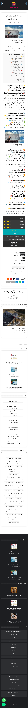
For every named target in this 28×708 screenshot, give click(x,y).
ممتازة (20, 81)
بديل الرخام (13, 657)
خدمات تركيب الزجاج (13, 434)
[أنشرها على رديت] (8, 279)
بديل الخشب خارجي (9, 463)
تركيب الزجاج (13, 672)
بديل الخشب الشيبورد (18, 463)
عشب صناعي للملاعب (9, 517)
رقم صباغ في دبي (20, 503)
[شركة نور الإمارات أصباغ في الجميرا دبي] (14, 5)
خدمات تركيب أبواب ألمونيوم (13, 425)
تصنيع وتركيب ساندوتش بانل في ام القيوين (17, 270)
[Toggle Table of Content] (22, 55)
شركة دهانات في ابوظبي (9, 506)
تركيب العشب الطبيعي (13, 679)
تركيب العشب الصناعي (13, 676)
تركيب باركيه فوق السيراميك (9, 485)
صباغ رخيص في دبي (19, 511)
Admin (17, 252)
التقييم (21, 76)
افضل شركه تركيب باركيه (17, 461)
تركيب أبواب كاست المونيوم (9, 482)
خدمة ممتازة (19, 78)
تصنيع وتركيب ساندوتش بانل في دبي (14, 387)
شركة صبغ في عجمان (16, 509)
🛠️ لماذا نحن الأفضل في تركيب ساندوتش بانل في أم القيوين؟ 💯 (15, 74)
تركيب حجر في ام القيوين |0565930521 (14, 595)
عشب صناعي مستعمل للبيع (14, 522)
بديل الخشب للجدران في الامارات (14, 477)
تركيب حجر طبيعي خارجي (9, 495)
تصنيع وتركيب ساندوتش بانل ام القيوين (18, 265)
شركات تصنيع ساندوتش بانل (10, 503)
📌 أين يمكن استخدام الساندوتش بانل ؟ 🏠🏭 (17, 71)
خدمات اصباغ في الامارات (13, 401)
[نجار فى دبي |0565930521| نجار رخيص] (14, 616)
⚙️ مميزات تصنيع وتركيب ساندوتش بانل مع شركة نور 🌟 (15, 65)
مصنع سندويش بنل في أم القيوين (19, 273)
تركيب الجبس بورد (13, 666)
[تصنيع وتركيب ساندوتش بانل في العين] (14, 369)
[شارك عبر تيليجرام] (16, 282)
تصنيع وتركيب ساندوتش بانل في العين (14, 374)
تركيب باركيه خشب (19, 485)
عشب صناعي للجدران (9, 514)
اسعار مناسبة (19, 79)
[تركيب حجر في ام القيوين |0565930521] (14, 590)
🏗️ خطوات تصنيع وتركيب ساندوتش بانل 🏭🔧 (17, 68)
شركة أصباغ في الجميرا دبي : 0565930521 (13, 631)
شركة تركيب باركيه (19, 506)
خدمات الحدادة (13, 404)
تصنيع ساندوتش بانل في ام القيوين (19, 263)
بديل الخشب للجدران (9, 466)
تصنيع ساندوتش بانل (19, 501)
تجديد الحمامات (13, 660)
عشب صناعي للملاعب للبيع (14, 519)
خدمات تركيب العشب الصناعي (13, 438)
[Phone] (4, 704)
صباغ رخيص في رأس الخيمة (9, 511)
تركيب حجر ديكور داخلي (18, 493)
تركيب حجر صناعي (9, 493)
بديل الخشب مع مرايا (9, 479)
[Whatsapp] (4, 700)
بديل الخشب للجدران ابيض (13, 469)
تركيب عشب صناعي (9, 498)
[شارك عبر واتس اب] (20, 282)
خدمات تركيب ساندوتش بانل (17, 257)
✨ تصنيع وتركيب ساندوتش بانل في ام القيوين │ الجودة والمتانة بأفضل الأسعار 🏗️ (16, 58)
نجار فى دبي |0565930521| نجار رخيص (14, 621)
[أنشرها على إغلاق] (14, 279)
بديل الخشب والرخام (19, 482)
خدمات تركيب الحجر (13, 431)
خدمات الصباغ (13, 411)
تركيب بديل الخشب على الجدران (13, 487)
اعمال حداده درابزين (10, 458)
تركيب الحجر (13, 669)
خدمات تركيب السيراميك (13, 436)
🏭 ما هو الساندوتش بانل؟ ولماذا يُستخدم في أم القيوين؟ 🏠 (15, 62)
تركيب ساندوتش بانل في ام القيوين (14, 260)
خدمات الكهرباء (13, 413)
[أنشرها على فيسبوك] (17, 279)
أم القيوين (15, 109)
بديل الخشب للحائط (18, 479)
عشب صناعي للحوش (18, 517)
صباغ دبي (9, 509)
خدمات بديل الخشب (13, 418)
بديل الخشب (8, 461)
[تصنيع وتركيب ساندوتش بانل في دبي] (14, 382)
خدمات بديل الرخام (13, 420)
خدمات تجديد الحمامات (13, 422)
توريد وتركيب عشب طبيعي (9, 501)
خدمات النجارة (13, 415)
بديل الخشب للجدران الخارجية (14, 471)
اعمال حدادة (19, 455)
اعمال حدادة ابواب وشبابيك (10, 455)
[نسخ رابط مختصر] (7, 282)
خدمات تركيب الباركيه (13, 427)
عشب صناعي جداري (18, 514)
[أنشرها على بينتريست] (11, 279)
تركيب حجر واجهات (18, 498)
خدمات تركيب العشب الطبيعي (13, 441)
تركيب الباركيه (13, 663)
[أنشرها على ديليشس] (23, 282)
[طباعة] (10, 282)
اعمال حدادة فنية (18, 458)
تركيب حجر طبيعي (19, 495)
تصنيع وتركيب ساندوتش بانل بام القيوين (18, 268)
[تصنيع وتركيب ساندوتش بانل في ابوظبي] (14, 357)
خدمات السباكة (13, 408)
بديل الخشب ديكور (18, 466)
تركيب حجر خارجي (8, 490)
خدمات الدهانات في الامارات (13, 406)
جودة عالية (19, 80)
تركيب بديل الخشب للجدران (18, 490)
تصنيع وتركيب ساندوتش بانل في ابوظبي (14, 362)
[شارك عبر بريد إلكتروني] (13, 282)
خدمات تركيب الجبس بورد (13, 429)
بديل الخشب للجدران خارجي (14, 474)
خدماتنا (13, 695)
